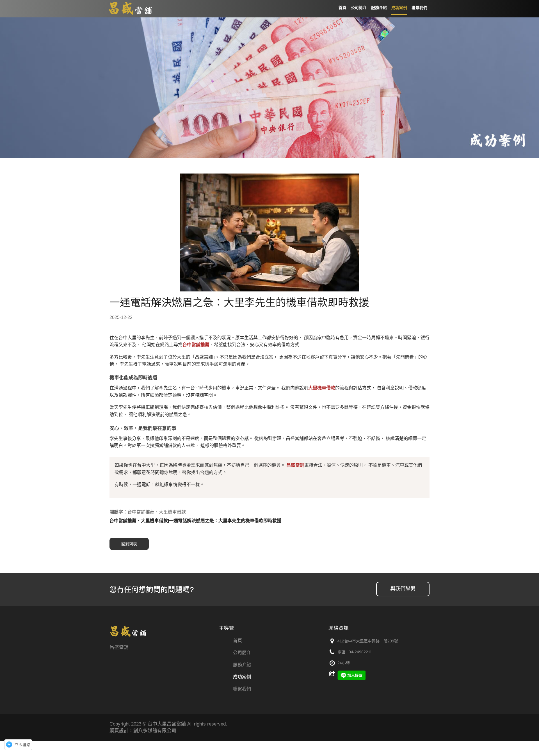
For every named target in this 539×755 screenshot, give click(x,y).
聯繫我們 (242, 688)
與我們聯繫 (402, 589)
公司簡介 (242, 652)
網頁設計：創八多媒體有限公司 (142, 730)
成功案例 (242, 676)
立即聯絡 (22, 744)
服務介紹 (242, 664)
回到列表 (129, 544)
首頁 (237, 640)
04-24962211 (360, 652)
